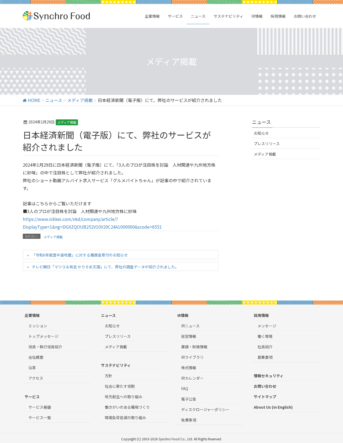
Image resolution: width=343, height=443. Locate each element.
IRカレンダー (192, 378)
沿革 (32, 367)
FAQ (184, 388)
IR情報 (182, 315)
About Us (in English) (273, 407)
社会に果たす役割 (120, 386)
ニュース (108, 315)
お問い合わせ (265, 386)
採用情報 (261, 315)
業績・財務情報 (194, 346)
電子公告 (188, 399)
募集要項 (265, 357)
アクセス (35, 378)
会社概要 (35, 357)
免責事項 (188, 420)
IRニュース (190, 325)
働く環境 (265, 336)
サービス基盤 (39, 407)
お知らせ (261, 133)
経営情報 (188, 336)
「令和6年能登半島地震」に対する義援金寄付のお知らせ (80, 255)
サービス (32, 396)
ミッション (37, 325)
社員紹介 (265, 346)
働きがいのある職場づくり (127, 407)
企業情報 (32, 315)
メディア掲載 (66, 122)
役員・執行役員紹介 (45, 346)
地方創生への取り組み (123, 396)
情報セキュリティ (269, 375)
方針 (108, 375)
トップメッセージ (43, 336)
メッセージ (267, 325)
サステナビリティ (116, 365)
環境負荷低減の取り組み (125, 417)
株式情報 (188, 367)
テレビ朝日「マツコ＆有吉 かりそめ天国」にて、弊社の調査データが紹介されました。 (105, 266)
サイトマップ (265, 396)
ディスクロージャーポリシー (205, 409)
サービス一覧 (39, 417)
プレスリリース (267, 143)
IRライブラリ (192, 357)
